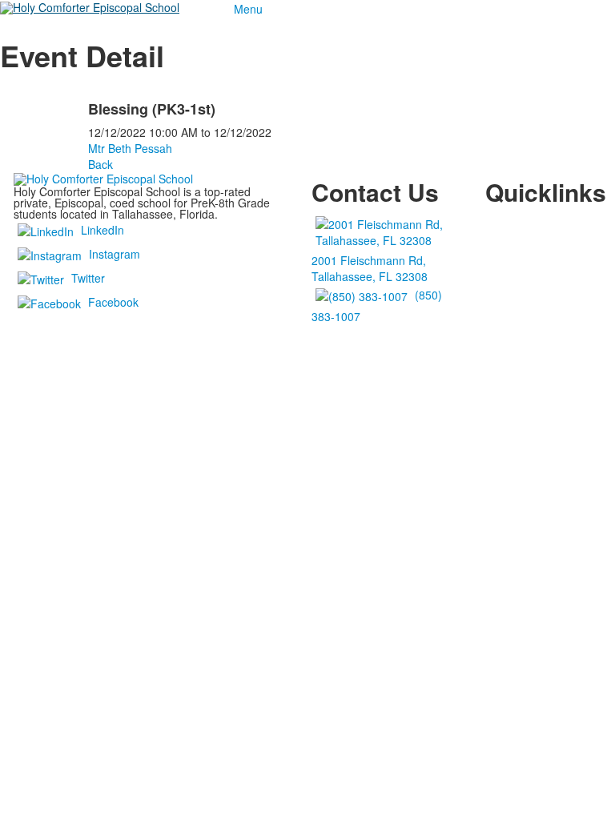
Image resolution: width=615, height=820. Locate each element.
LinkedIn (102, 230)
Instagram (114, 254)
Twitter (88, 278)
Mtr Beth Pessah (130, 148)
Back (100, 164)
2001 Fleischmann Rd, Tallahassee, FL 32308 (370, 268)
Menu (248, 9)
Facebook (113, 302)
